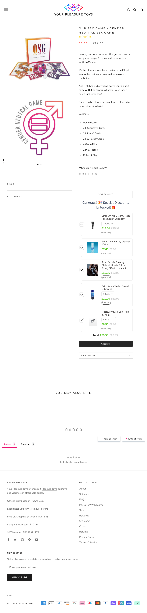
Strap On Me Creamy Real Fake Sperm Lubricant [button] (115, 217)
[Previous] (32, 164)
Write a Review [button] (135, 439)
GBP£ (9, 596)
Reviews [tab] (7, 444)
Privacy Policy (86, 537)
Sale (81, 510)
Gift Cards (84, 521)
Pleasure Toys (49, 489)
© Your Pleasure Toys (20, 604)
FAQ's (10, 184)
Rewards (84, 515)
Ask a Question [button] (110, 439)
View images (88, 356)
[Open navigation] (6, 9)
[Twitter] (92, 174)
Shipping (84, 494)
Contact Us (14, 197)
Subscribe (19, 577)
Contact (83, 526)
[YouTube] (36, 540)
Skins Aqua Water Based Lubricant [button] (115, 288)
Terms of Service (88, 542)
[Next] (46, 164)
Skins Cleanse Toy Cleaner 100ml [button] (115, 243)
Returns (83, 531)
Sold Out (105, 194)
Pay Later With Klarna (91, 505)
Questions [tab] (25, 444)
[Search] (134, 9)
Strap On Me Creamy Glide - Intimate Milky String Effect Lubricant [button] (113, 265)
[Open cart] (141, 9)
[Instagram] (22, 540)
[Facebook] (89, 174)
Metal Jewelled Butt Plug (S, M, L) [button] (115, 313)
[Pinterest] (96, 174)
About (82, 488)
